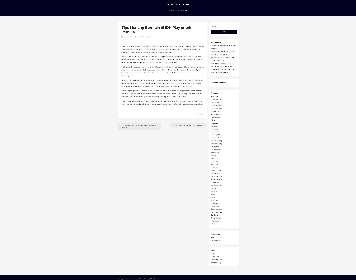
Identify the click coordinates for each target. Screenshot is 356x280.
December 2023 (216, 141)
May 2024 (214, 126)
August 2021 (215, 221)
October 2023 (215, 147)
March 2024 (215, 132)
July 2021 (214, 224)
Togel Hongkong (181, 10)
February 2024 (216, 135)
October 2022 (215, 182)
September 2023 (216, 150)
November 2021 (216, 212)
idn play (202, 114)
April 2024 (214, 129)
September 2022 (216, 185)
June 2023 (214, 159)
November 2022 (216, 179)
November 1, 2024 (128, 37)
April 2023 (214, 164)
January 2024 (215, 138)
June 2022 (214, 191)
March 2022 (215, 200)
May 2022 (214, 194)
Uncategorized (148, 37)
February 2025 (216, 99)
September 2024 (216, 114)
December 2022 (216, 176)
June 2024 (214, 123)
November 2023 (216, 144)
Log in (213, 254)
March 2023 (215, 167)
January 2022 (215, 206)
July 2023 (214, 156)
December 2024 (216, 105)
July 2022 (214, 188)
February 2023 (216, 170)
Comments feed (216, 260)
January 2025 (215, 102)
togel (212, 237)
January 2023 (215, 173)
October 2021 (215, 215)
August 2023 (215, 153)
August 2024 (215, 117)
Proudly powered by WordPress (126, 279)
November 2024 (216, 108)
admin (138, 37)
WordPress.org (216, 263)
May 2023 (214, 161)
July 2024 (214, 120)
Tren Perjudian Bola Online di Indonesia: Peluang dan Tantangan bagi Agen (139, 126)
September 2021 (216, 218)
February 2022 (216, 203)
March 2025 (215, 96)
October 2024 (215, 111)
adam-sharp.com (178, 4)
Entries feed (215, 257)
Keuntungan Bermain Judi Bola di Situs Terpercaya (187, 125)
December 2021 (216, 209)
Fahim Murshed (154, 279)
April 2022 (214, 197)
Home (171, 10)
